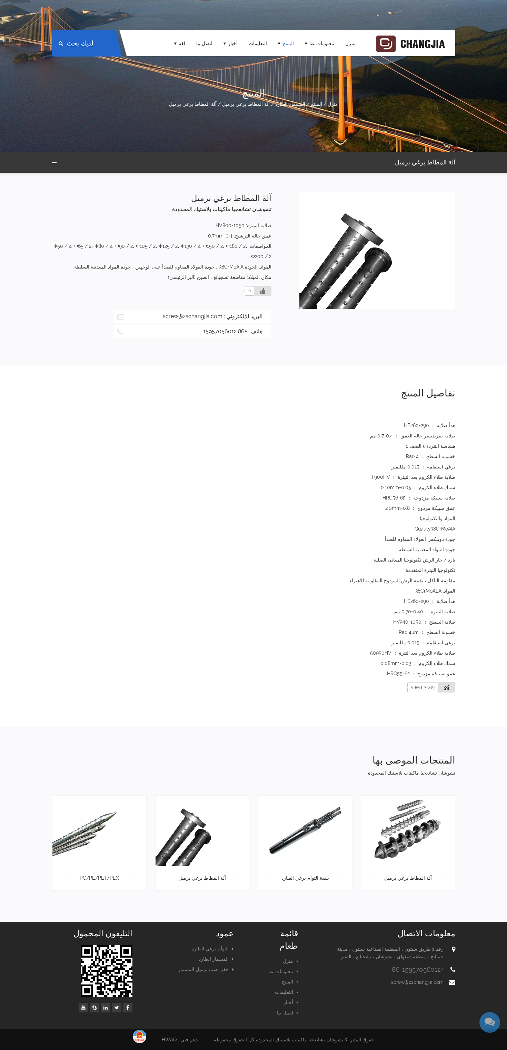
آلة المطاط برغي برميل (246, 104)
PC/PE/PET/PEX (99, 878)
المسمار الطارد (290, 104)
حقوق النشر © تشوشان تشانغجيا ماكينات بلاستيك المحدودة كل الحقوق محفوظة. (293, 1039)
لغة (182, 43)
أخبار (233, 43)
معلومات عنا (321, 43)
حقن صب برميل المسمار (203, 969)
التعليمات (258, 43)
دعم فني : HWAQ (180, 1039)
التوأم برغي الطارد (210, 948)
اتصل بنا (204, 43)
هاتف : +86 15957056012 (232, 331)
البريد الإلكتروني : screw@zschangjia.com (212, 316)
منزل (350, 43)
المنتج (288, 43)
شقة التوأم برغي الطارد (305, 878)
